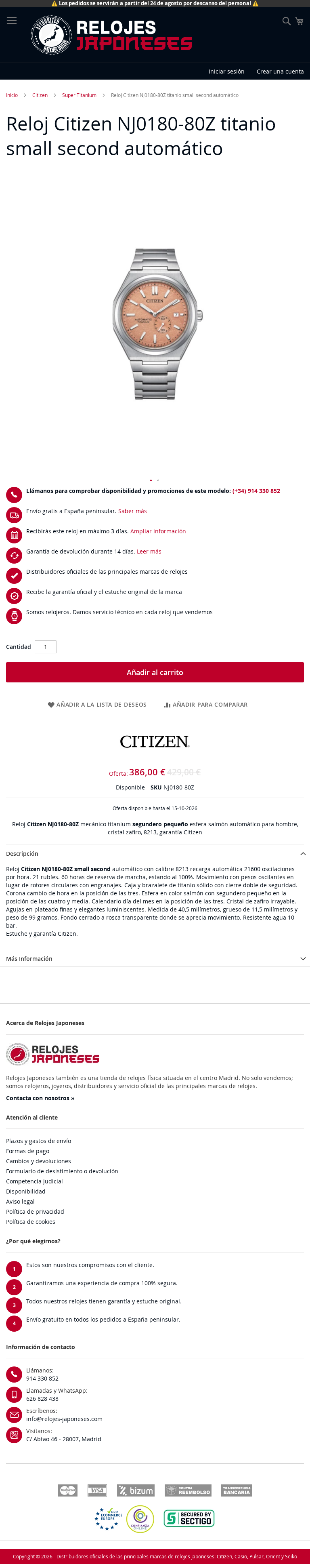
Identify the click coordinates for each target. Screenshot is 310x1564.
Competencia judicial (34, 1181)
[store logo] (111, 35)
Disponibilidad (26, 1191)
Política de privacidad (35, 1211)
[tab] (155, 853)
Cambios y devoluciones (38, 1161)
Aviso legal (20, 1201)
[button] (151, 481)
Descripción (22, 853)
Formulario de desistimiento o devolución (62, 1171)
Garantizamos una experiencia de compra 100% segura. (102, 1283)
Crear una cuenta (280, 71)
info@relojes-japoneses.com (64, 1419)
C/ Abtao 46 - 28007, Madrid (63, 1439)
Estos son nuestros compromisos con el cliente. (90, 1265)
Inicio (12, 95)
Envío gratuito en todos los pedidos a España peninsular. (103, 1319)
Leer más (149, 551)
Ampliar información (158, 531)
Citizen (40, 95)
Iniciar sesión (227, 71)
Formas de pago (27, 1151)
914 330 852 (42, 1378)
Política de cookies (30, 1221)
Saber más (132, 511)
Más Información (29, 958)
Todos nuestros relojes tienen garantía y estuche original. (104, 1301)
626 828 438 (42, 1398)
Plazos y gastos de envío (38, 1141)
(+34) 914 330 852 (256, 491)
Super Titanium (79, 95)
